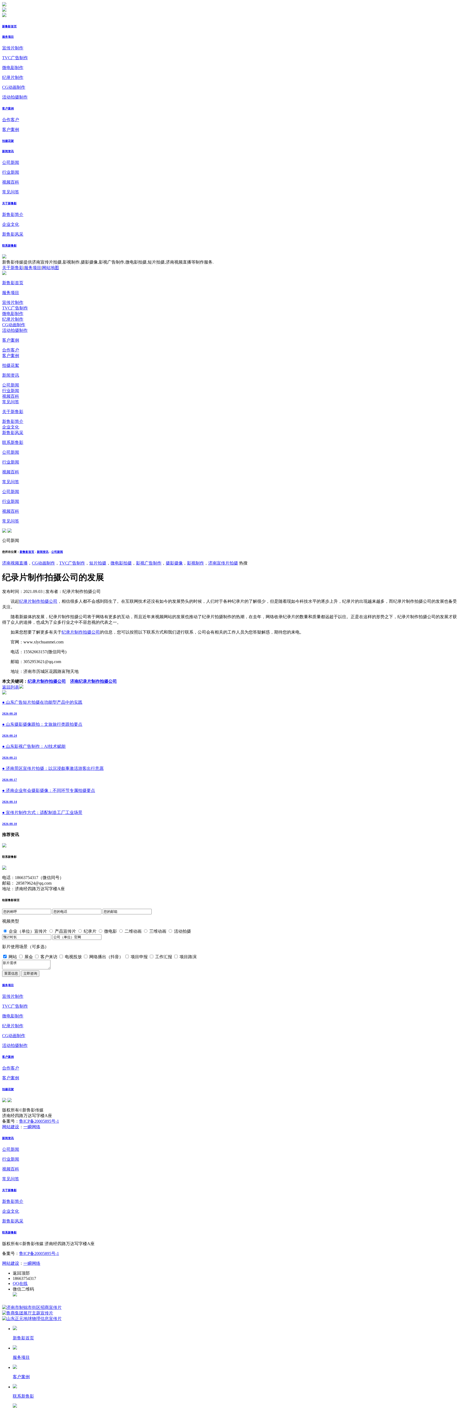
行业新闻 (10, 172)
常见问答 (10, 192)
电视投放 (73, 956)
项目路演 (188, 956)
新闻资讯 (8, 151)
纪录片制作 (12, 77)
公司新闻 (10, 162)
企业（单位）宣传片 (28, 931)
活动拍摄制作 (15, 97)
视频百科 (10, 182)
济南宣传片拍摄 (223, 563)
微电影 (110, 931)
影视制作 (195, 563)
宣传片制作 (12, 48)
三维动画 (157, 931)
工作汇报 (163, 956)
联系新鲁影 (9, 245)
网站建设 (10, 1127)
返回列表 (10, 687)
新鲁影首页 (9, 26)
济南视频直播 (15, 563)
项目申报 (139, 956)
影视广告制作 (149, 563)
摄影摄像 (174, 563)
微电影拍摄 (121, 563)
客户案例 (8, 108)
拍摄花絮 (8, 140)
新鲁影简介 (12, 214)
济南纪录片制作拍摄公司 (93, 681)
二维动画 (133, 931)
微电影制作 (12, 67)
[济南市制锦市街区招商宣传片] (32, 1307)
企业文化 (10, 224)
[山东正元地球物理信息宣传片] (32, 1318)
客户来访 (48, 956)
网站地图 (50, 267)
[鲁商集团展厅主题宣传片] (27, 1313)
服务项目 (8, 36)
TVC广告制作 (15, 58)
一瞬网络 (31, 1127)
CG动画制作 (13, 87)
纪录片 (90, 931)
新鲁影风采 (12, 234)
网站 (12, 956)
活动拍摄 (182, 931)
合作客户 (10, 119)
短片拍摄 (97, 563)
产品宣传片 (65, 931)
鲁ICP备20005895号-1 (39, 1121)
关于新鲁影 (9, 203)
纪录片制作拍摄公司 (38, 601)
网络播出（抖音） (106, 956)
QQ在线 (20, 1283)
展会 (28, 956)
